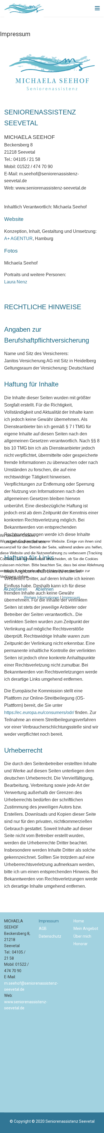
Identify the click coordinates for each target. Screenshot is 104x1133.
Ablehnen (44, 589)
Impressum (71, 597)
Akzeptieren (15, 589)
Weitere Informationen (41, 597)
